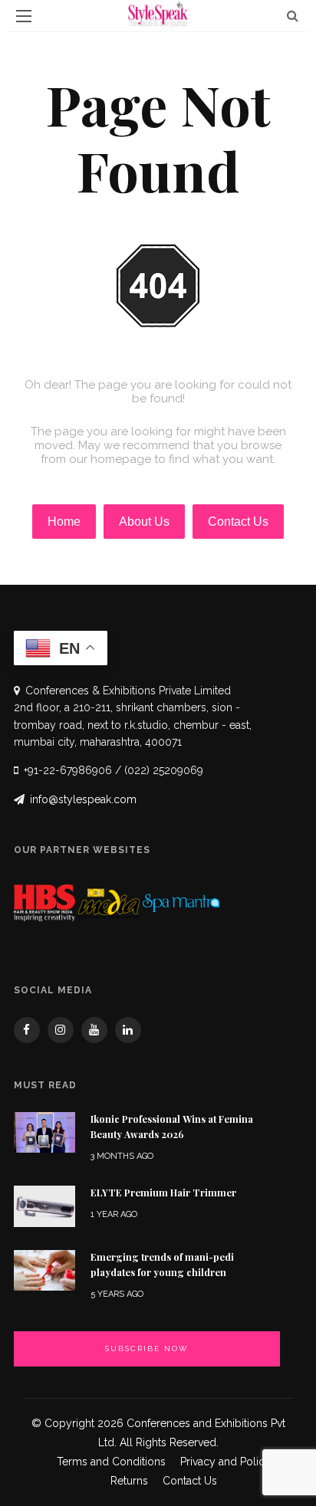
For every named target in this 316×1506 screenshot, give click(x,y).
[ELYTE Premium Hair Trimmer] (44, 1205)
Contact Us (190, 1481)
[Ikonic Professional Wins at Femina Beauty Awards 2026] (44, 1131)
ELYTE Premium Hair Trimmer (163, 1192)
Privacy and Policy (225, 1461)
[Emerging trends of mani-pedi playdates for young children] (44, 1269)
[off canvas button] (23, 16)
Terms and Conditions (111, 1461)
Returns (129, 1481)
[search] (292, 15)
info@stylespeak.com (83, 799)
